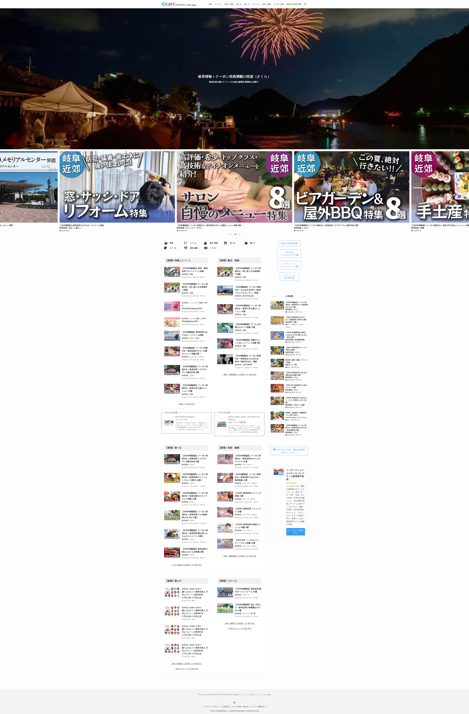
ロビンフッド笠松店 (244, 419)
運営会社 (261, 707)
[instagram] (234, 702)
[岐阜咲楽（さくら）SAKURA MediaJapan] (179, 4)
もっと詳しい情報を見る (295, 531)
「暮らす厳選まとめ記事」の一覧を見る (186, 664)
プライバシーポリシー (212, 707)
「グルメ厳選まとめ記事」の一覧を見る (186, 565)
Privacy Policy (244, 694)
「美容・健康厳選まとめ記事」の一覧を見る (239, 556)
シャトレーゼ (184, 418)
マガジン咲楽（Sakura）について (244, 707)
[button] (305, 4)
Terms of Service (259, 694)
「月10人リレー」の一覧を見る (186, 669)
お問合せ (226, 707)
